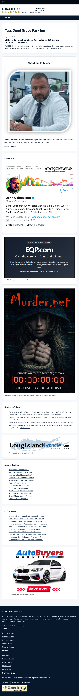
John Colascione (25, 428)
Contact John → (10, 146)
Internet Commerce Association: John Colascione (28, 524)
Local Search (7, 662)
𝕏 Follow (5, 682)
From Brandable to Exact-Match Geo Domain (26, 519)
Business (5, 655)
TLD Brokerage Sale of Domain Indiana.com (26, 540)
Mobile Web (6, 666)
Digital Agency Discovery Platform (22, 480)
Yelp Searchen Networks (18, 488)
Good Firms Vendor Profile (19, 470)
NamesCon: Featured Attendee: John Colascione (27, 527)
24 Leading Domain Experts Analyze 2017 (25, 537)
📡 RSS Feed (15, 682)
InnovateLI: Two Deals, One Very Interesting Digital (28, 521)
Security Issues (8, 647)
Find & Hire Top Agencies (18, 499)
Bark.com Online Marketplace (20, 486)
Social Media (7, 643)
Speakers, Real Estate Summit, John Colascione (27, 534)
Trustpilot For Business (17, 483)
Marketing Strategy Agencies (20, 493)
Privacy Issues (7, 669)
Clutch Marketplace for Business (21, 478)
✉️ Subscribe (26, 682)
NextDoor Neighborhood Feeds (21, 491)
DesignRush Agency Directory (20, 472)
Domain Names (8, 633)
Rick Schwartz (18, 420)
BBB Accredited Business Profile (21, 475)
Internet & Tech (8, 637)
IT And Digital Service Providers (21, 496)
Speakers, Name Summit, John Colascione (25, 532)
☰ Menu (5, 2)
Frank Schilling (56, 415)
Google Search (8, 640)
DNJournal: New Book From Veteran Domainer (27, 516)
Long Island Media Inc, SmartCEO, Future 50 (26, 529)
